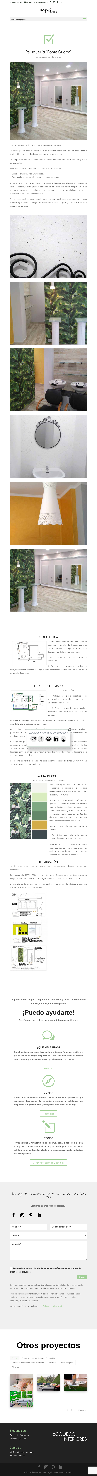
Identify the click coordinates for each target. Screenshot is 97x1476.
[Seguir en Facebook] (13, 1215)
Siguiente (82, 1410)
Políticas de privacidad (63, 1472)
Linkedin (22, 1438)
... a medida (48, 1113)
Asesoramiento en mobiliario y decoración (28, 1362)
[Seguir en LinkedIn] (39, 1215)
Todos (14, 1358)
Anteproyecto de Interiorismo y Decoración (38, 1358)
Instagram (24, 1435)
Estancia (52, 1362)
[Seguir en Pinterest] (30, 1215)
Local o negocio (67, 1362)
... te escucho (48, 1068)
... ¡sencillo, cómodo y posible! (48, 1162)
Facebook (14, 1435)
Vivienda (15, 1367)
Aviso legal (47, 1472)
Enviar (82, 1277)
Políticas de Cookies (32, 1472)
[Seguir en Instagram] (22, 1215)
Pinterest (13, 1438)
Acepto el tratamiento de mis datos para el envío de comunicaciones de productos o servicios (45, 1270)
